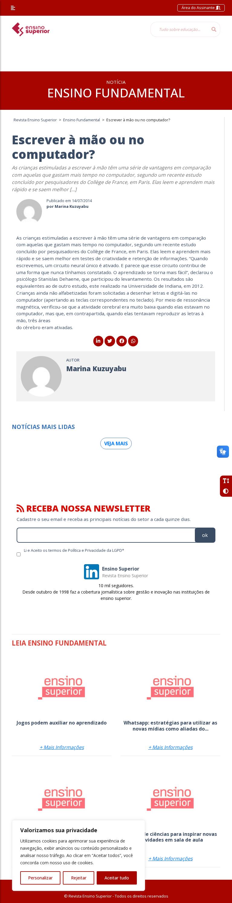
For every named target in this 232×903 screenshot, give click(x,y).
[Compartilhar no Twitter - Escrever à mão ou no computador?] (110, 341)
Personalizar (40, 878)
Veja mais (116, 443)
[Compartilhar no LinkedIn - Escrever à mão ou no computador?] (98, 341)
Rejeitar (78, 878)
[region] (78, 855)
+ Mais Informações (62, 747)
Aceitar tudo (117, 878)
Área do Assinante (199, 7)
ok (205, 535)
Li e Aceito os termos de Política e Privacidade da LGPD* (74, 550)
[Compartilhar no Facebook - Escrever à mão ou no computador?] (121, 341)
